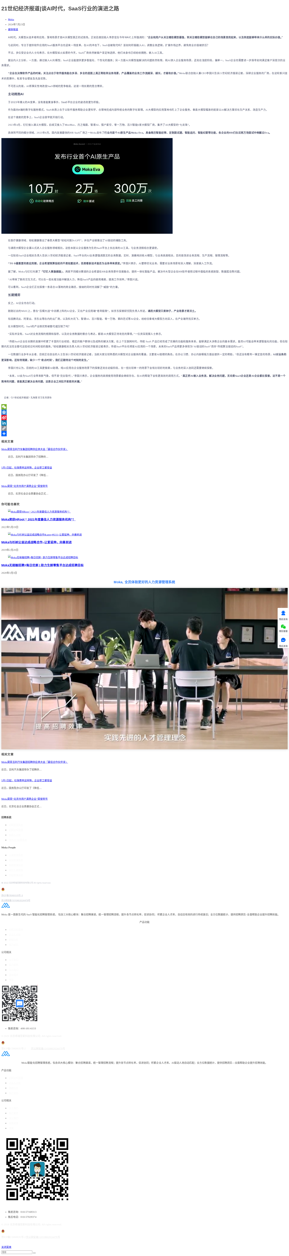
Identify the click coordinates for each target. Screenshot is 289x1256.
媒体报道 (13, 29)
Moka (11, 19)
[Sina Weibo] (144, 417)
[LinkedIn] (144, 423)
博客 (11, 980)
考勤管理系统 (16, 875)
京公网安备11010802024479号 (15, 900)
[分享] (144, 433)
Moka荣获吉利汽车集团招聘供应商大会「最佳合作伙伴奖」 (34, 449)
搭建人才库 (15, 835)
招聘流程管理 (16, 830)
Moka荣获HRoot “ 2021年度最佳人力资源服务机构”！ (38, 519)
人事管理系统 (16, 855)
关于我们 (13, 960)
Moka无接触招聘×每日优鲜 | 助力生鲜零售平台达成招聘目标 (42, 565)
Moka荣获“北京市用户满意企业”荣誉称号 (24, 486)
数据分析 (13, 939)
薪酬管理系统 (16, 865)
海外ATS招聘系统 (18, 840)
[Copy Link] (144, 428)
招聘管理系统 (16, 825)
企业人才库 (15, 934)
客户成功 (13, 945)
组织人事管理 (16, 870)
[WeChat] (144, 407)
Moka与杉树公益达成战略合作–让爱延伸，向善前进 (36, 542)
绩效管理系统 (16, 860)
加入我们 (13, 970)
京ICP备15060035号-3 (12, 895)
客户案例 (13, 965)
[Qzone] (144, 412)
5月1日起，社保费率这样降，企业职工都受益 (26, 467)
